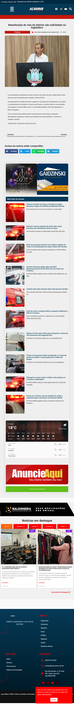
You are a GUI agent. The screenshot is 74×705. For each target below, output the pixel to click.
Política (17, 32)
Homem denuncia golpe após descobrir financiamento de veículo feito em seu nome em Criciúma (45, 269)
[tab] (6, 526)
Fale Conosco (11, 666)
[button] (70, 9)
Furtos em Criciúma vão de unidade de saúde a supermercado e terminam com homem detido (44, 397)
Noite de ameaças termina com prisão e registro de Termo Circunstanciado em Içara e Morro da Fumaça (46, 246)
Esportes (44, 628)
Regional (44, 639)
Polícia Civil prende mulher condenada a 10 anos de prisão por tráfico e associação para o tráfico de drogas (46, 357)
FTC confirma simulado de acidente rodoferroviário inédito (14, 567)
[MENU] (12, 9)
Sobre (8, 659)
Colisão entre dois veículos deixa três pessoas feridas (47, 289)
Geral (43, 632)
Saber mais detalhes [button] (44, 694)
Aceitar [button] (54, 699)
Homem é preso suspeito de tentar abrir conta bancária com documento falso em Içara (44, 227)
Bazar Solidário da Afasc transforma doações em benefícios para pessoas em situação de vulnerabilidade (55, 568)
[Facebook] (56, 9)
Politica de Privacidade (14, 670)
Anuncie (9, 663)
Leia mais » (5, 582)
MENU (12, 11)
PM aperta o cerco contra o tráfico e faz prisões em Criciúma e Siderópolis (46, 378)
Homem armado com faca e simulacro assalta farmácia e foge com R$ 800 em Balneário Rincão (45, 205)
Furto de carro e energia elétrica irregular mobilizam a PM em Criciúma (47, 312)
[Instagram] (61, 9)
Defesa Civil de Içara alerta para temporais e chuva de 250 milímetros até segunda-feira (47, 334)
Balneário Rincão (47, 646)
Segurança (44, 621)
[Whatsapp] (57, 683)
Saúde (43, 643)
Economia (44, 624)
